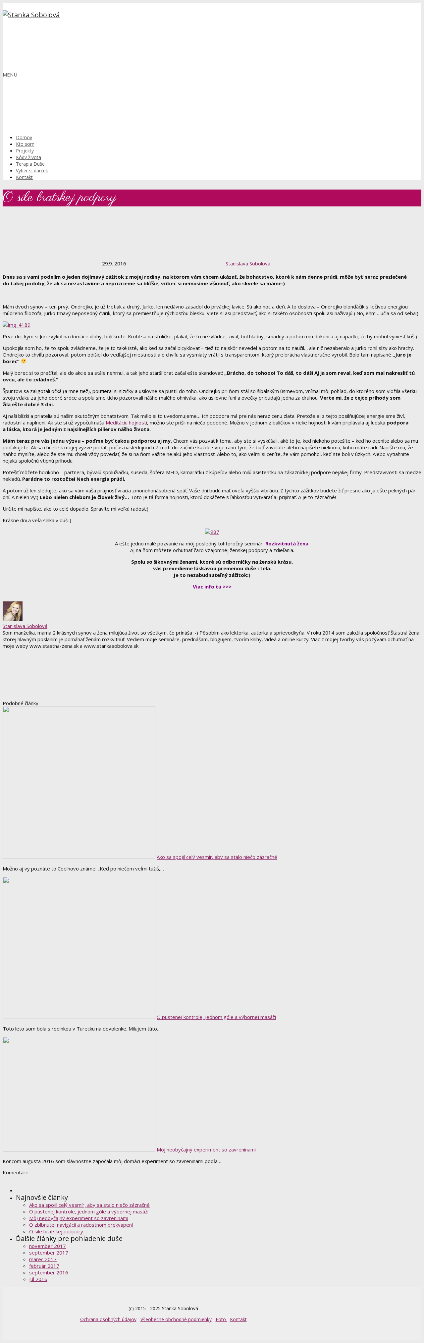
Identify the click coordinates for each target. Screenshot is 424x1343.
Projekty (25, 150)
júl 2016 (38, 1279)
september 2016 (48, 1272)
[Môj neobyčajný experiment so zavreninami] (79, 1149)
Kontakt (24, 177)
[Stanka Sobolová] (31, 14)
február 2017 (44, 1265)
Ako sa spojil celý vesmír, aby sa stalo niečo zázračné (217, 857)
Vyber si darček (32, 170)
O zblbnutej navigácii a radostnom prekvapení (81, 1224)
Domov (24, 137)
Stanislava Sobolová (248, 263)
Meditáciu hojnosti (126, 422)
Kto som (25, 144)
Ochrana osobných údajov (108, 1319)
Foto (221, 1319)
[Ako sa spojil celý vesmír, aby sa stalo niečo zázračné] (79, 857)
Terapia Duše (30, 164)
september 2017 (48, 1252)
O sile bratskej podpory (56, 1231)
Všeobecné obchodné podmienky (176, 1319)
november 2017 (47, 1246)
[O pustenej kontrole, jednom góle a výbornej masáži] (79, 1017)
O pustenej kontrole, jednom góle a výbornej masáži (216, 1017)
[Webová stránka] (52, 697)
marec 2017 (43, 1259)
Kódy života (28, 157)
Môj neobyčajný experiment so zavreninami (206, 1149)
